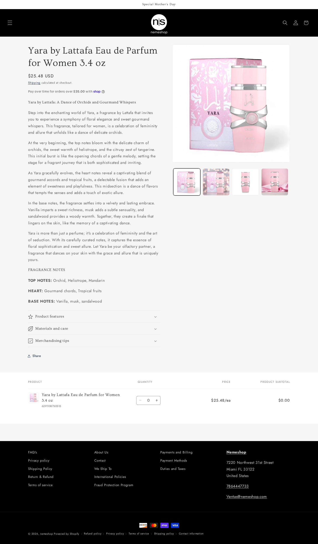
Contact (100, 460)
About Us (101, 452)
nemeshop (46, 534)
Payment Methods (173, 460)
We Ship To (103, 468)
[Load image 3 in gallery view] (245, 181)
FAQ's (32, 452)
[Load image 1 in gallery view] (186, 181)
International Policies (110, 476)
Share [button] (36, 355)
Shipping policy (164, 534)
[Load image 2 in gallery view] (216, 181)
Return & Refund (41, 476)
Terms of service (40, 485)
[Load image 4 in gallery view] (274, 181)
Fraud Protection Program (113, 485)
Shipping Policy (40, 468)
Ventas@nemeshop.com (246, 496)
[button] (10, 23)
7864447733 (237, 486)
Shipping (34, 83)
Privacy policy (38, 460)
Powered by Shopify (66, 534)
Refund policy (92, 534)
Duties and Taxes (173, 468)
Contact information (191, 534)
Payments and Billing (176, 452)
